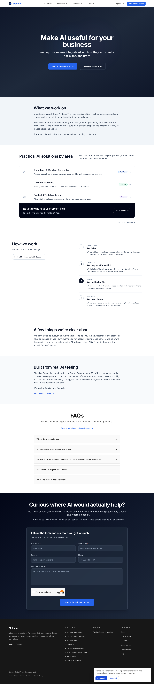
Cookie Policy (38, 676)
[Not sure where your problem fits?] (77, 210)
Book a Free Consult (136, 4)
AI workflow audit (71, 640)
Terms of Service (25, 676)
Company (34, 555)
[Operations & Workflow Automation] (77, 172)
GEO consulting (70, 644)
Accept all (101, 678)
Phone (80, 555)
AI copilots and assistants (74, 648)
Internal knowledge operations (76, 652)
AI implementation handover (75, 636)
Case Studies (126, 650)
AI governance (70, 656)
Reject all (113, 678)
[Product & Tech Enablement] (77, 197)
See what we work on (93, 66)
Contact (91, 4)
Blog (122, 654)
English (11, 644)
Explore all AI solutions (126, 222)
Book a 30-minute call (61, 66)
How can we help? (38, 566)
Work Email (83, 543)
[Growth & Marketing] (77, 184)
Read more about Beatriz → (44, 393)
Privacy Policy (13, 676)
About (123, 632)
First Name (36, 543)
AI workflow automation (73, 632)
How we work (126, 636)
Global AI (13, 628)
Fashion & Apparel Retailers (103, 632)
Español (19, 644)
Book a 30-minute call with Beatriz (29, 257)
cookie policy (115, 673)
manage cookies (128, 673)
